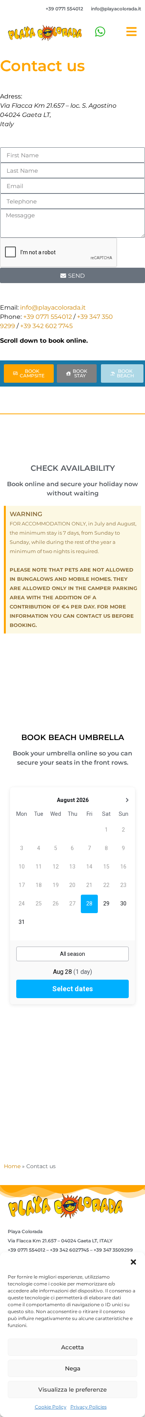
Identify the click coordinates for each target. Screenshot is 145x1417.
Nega (72, 1368)
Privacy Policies (88, 1407)
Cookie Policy (51, 1407)
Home (12, 1166)
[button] (133, 1262)
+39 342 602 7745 (46, 326)
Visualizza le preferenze (72, 1389)
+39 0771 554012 (64, 9)
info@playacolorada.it (116, 9)
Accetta (72, 1347)
